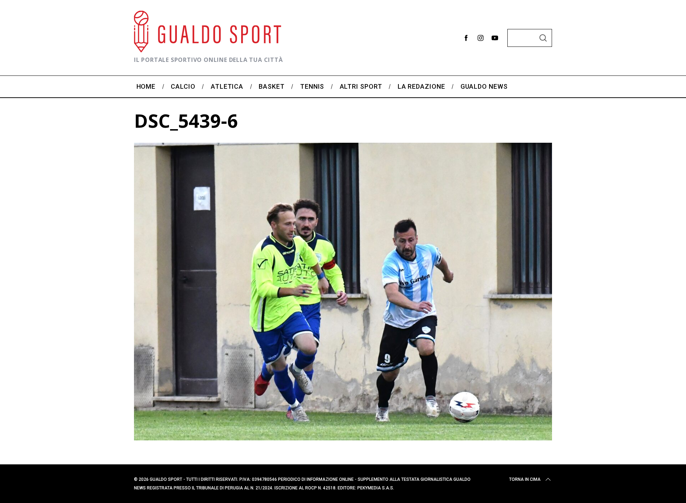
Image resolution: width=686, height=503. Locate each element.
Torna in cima (525, 479)
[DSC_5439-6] (343, 438)
